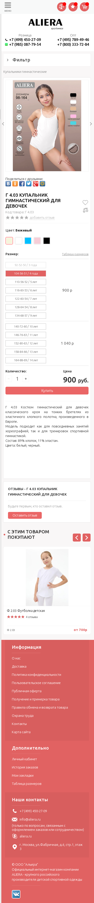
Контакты (19, 724)
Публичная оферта (27, 691)
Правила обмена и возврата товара (40, 707)
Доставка (19, 666)
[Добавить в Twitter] (28, 183)
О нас (16, 658)
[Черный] (46, 240)
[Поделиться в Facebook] (22, 183)
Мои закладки (23, 775)
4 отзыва (32, 616)
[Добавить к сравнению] (86, 210)
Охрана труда (23, 715)
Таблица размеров (75, 254)
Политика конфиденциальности (36, 675)
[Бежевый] (9, 240)
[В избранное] (86, 202)
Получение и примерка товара (36, 699)
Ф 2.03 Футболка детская (26, 611)
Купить (47, 391)
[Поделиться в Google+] (35, 183)
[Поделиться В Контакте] (8, 183)
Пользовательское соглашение (36, 683)
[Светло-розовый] (37, 240)
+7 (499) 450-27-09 (25, 40)
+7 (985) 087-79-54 (25, 44)
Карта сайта (21, 732)
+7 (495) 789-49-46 (73, 40)
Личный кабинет (24, 759)
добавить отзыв (42, 217)
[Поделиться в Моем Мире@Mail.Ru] (42, 183)
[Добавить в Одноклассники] (15, 183)
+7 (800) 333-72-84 (73, 44)
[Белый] (18, 240)
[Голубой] (28, 240)
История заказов (25, 767)
